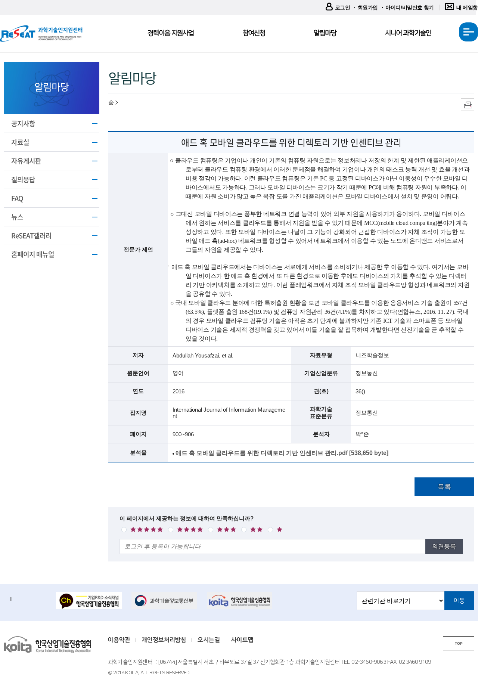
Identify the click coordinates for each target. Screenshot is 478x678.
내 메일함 (467, 7)
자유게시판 (26, 161)
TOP (459, 643)
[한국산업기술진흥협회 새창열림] (240, 600)
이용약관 (119, 640)
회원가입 (368, 7)
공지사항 (23, 123)
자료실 (20, 142)
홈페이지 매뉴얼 (32, 254)
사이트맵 (242, 640)
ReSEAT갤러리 (31, 235)
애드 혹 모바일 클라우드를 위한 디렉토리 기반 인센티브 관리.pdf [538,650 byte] (282, 453)
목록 (444, 486)
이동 (459, 600)
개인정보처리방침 (164, 640)
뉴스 (17, 217)
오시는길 (209, 640)
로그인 (342, 7)
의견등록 (444, 546)
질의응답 (23, 179)
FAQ (17, 198)
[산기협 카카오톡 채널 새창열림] (89, 601)
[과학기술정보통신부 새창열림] (164, 600)
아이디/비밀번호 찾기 (409, 7)
